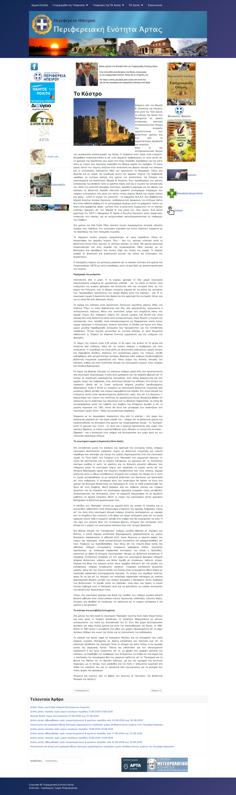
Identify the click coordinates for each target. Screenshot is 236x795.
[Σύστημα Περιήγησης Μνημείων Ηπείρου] (42, 117)
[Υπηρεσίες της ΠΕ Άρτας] (122, 5)
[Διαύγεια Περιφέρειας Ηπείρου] (41, 106)
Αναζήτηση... (36, 760)
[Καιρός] (154, 764)
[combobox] (62, 761)
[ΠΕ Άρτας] (141, 5)
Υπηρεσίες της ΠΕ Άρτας (107, 5)
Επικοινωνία (155, 5)
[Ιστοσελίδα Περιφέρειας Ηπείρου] (49, 76)
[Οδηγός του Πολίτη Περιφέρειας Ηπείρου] (42, 92)
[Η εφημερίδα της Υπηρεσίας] (86, 5)
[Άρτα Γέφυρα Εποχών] (44, 133)
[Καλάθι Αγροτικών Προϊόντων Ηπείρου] (181, 141)
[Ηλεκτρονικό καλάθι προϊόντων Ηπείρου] (179, 113)
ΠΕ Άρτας (134, 5)
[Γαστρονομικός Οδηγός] (181, 83)
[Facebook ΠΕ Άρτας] (34, 66)
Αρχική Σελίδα (39, 5)
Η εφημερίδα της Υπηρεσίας (69, 5)
